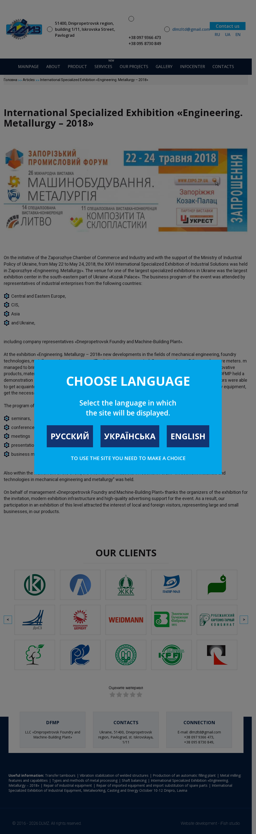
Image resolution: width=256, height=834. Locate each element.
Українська (130, 436)
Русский (69, 436)
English (188, 436)
